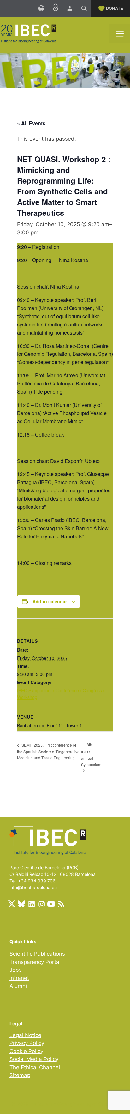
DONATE (114, 8)
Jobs (15, 970)
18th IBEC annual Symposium (91, 754)
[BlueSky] (21, 904)
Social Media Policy (33, 1059)
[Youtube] (51, 904)
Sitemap (19, 1075)
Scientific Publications (37, 954)
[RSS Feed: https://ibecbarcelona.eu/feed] (61, 904)
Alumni (18, 986)
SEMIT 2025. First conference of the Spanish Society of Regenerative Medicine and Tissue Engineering (48, 751)
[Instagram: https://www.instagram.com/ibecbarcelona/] (41, 904)
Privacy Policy (26, 1043)
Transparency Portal (35, 962)
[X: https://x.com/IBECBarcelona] (11, 904)
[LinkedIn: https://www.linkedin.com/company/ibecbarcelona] (31, 904)
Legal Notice (25, 1035)
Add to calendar (49, 601)
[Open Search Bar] (84, 8)
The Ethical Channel (34, 1067)
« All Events (31, 123)
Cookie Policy (26, 1051)
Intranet (19, 978)
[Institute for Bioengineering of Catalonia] (28, 33)
